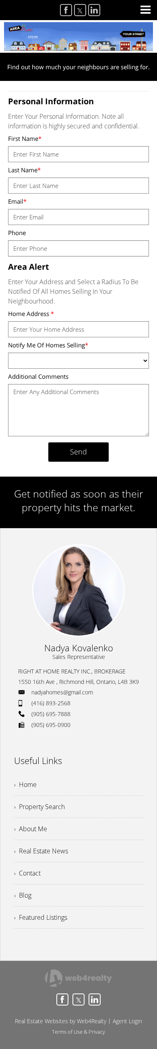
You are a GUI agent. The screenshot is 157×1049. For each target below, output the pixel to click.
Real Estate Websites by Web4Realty (60, 1021)
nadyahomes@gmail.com (62, 692)
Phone (17, 233)
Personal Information (51, 101)
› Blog (22, 895)
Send (78, 451)
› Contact (27, 873)
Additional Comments (38, 376)
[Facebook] (66, 10)
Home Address (31, 314)
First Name (24, 138)
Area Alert (28, 266)
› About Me (30, 828)
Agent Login (127, 1021)
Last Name (24, 170)
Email (17, 201)
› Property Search (39, 806)
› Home (25, 784)
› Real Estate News (41, 851)
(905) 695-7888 (50, 714)
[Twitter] (80, 10)
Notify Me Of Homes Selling (48, 345)
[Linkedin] (94, 10)
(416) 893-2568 (50, 703)
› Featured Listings (40, 917)
